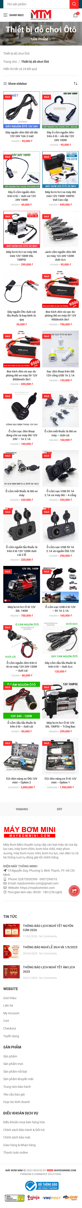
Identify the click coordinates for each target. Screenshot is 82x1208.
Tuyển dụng (11, 1036)
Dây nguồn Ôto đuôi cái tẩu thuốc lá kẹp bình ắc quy (21, 315)
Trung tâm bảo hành (17, 1086)
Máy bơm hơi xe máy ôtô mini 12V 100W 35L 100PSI (21, 255)
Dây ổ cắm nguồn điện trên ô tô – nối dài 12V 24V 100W (60, 136)
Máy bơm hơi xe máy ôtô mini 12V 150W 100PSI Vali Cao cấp (60, 195)
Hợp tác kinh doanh (16, 1102)
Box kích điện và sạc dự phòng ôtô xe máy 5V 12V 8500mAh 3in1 (21, 375)
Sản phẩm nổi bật (15, 1071)
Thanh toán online (15, 1152)
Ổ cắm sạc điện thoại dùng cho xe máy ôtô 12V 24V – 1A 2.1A (21, 435)
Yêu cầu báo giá (14, 1094)
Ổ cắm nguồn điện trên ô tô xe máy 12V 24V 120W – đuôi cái (21, 666)
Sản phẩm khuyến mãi (18, 1079)
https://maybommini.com (37, 887)
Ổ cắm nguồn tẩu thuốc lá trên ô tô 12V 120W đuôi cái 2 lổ (21, 550)
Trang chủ (10, 61)
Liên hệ (8, 1005)
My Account (11, 1013)
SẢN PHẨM (39, 39)
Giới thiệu (9, 998)
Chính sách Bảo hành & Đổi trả (24, 1130)
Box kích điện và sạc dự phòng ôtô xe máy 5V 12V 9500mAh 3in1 (60, 315)
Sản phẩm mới (13, 1064)
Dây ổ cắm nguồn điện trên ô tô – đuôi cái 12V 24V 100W (21, 195)
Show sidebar (17, 83)
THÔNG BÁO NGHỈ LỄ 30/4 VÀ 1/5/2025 (50, 947)
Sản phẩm (10, 1056)
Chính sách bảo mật (16, 1137)
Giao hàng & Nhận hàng (19, 1145)
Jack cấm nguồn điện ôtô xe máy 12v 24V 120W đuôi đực (60, 255)
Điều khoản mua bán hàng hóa (24, 1122)
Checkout (9, 1028)
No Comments (48, 936)
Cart (6, 1020)
